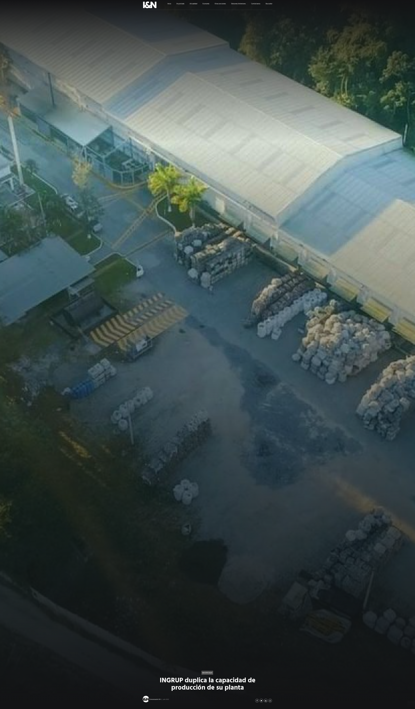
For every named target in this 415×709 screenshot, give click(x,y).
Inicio (169, 3)
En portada (180, 3)
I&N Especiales (207, 673)
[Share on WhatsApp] (270, 700)
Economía (206, 3)
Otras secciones (220, 3)
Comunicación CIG (155, 699)
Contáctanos (255, 3)
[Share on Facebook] (257, 700)
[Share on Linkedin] (266, 700)
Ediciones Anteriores (238, 3)
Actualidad (193, 3)
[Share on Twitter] (261, 700)
